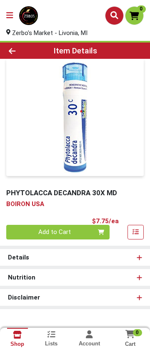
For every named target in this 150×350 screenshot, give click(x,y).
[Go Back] (23, 50)
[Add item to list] (136, 232)
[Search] (114, 15)
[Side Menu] (9, 15)
